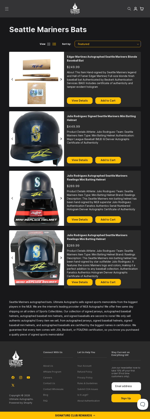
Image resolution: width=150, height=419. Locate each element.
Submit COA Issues (87, 389)
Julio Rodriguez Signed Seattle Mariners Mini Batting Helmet (101, 118)
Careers (47, 377)
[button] (75, 415)
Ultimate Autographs (21, 399)
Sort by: (66, 44)
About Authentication (88, 400)
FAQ (45, 400)
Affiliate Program (52, 371)
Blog (45, 394)
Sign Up (126, 398)
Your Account (84, 365)
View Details (80, 100)
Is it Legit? (82, 394)
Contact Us (49, 383)
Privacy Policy (85, 377)
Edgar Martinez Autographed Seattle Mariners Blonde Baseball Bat (102, 58)
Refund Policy (84, 371)
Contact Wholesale (53, 389)
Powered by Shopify (20, 402)
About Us (48, 365)
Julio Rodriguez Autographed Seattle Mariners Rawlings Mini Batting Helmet (97, 177)
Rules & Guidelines (87, 383)
